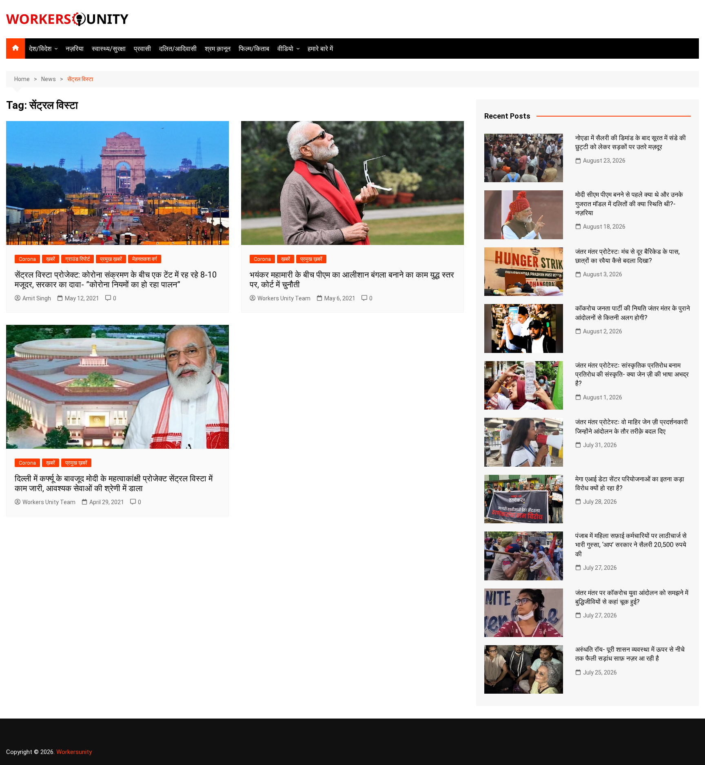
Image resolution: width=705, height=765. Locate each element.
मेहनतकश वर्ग (144, 259)
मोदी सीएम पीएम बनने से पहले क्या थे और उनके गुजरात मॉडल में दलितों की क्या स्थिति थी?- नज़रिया (629, 204)
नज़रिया (75, 49)
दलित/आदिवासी (178, 49)
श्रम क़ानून (218, 49)
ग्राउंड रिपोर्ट (77, 259)
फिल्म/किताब (254, 49)
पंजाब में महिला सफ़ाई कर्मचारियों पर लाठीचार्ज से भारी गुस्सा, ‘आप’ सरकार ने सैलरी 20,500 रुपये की (631, 545)
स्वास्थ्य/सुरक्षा (109, 49)
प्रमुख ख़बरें (111, 259)
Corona (27, 259)
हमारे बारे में (320, 49)
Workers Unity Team (283, 298)
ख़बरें (50, 259)
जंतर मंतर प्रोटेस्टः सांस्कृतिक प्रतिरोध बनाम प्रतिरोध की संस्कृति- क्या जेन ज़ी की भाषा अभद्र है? (632, 375)
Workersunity (74, 752)
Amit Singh (36, 298)
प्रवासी (142, 49)
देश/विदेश (40, 49)
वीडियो (285, 49)
